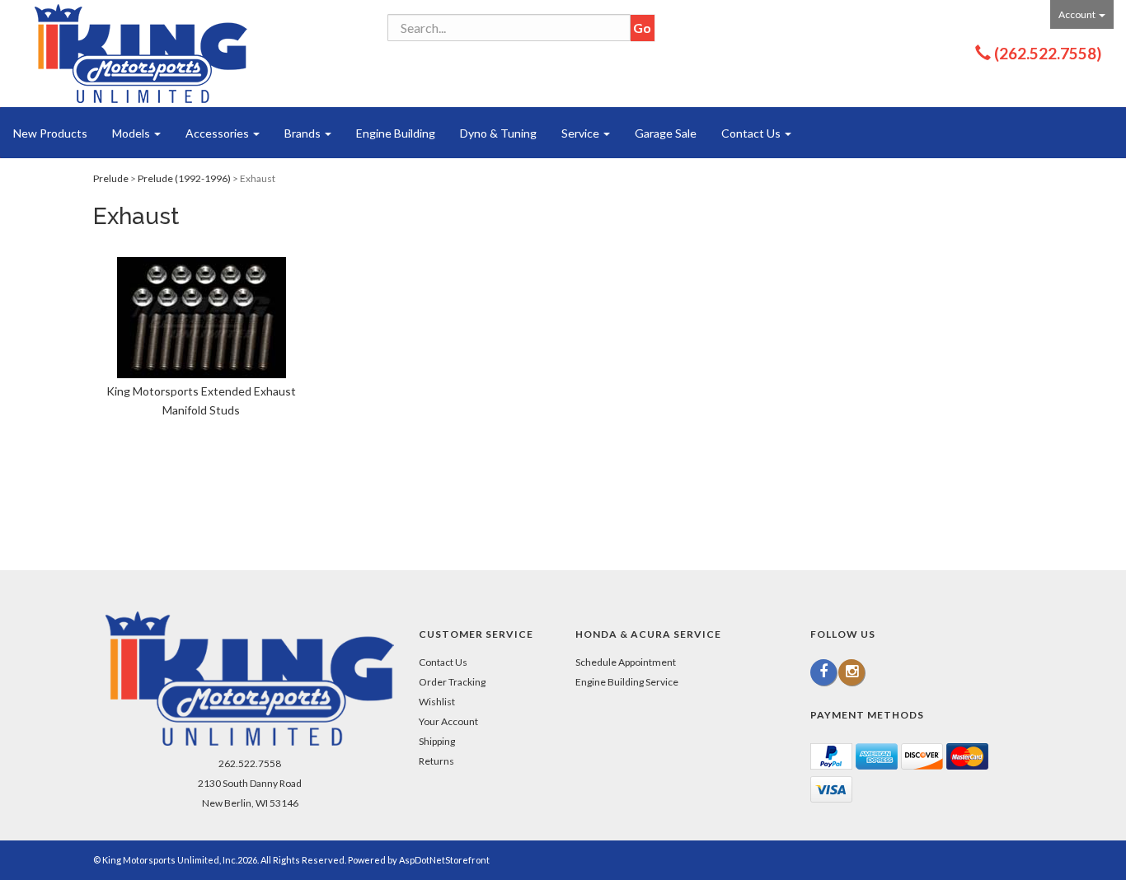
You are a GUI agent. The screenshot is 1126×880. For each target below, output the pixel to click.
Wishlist (437, 701)
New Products (50, 133)
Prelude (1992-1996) (184, 178)
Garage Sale (666, 133)
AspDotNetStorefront (444, 859)
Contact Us (752, 133)
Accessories (218, 133)
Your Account (448, 721)
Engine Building (395, 133)
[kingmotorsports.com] (141, 53)
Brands (303, 133)
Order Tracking (452, 682)
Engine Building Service (626, 682)
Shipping (437, 741)
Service (581, 133)
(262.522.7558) (1047, 53)
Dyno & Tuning (498, 133)
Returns (436, 761)
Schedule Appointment (625, 662)
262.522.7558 (249, 763)
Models (132, 133)
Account (1077, 14)
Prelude (111, 178)
